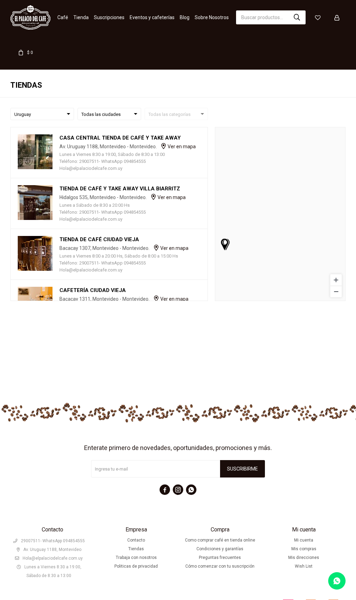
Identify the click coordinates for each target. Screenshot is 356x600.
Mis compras (303, 548)
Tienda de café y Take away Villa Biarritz (119, 188)
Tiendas (136, 548)
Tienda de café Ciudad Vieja (99, 239)
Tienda (81, 17)
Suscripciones (109, 17)
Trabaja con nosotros (136, 557)
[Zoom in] (336, 280)
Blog (184, 17)
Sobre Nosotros (212, 17)
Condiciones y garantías (219, 548)
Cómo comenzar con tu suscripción (219, 566)
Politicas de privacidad (136, 566)
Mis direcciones (303, 557)
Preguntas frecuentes (220, 557)
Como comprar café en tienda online (220, 540)
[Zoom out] (336, 291)
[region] (280, 214)
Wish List (304, 566)
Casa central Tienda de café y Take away (120, 138)
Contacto (136, 540)
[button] (297, 17)
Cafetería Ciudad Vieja (92, 290)
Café (62, 17)
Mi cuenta (303, 540)
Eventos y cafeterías (152, 17)
